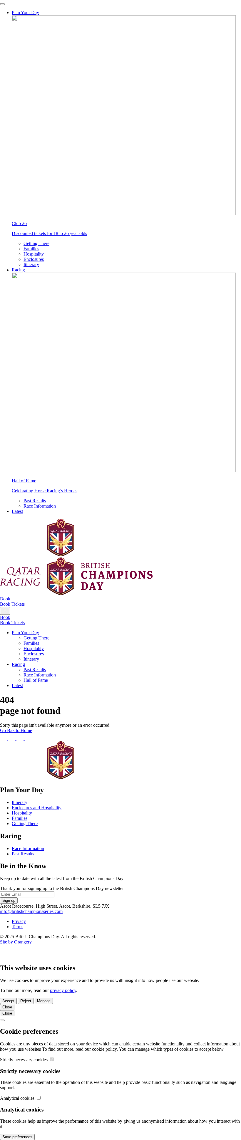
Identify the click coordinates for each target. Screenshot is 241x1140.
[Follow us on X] (12, 738)
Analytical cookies (18, 1098)
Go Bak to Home (16, 730)
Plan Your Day (25, 12)
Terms (17, 926)
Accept (8, 1001)
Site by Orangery (16, 941)
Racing (18, 269)
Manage (44, 1001)
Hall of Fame (36, 680)
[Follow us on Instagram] (20, 738)
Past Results (35, 500)
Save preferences (17, 1137)
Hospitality (34, 253)
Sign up (8, 900)
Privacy (19, 921)
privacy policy (63, 990)
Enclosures (34, 259)
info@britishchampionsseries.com (31, 911)
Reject (25, 1001)
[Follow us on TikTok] (28, 738)
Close (7, 1007)
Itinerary (31, 264)
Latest (17, 511)
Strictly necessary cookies (24, 1059)
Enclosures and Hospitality (36, 807)
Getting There (36, 243)
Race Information (40, 505)
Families (31, 248)
